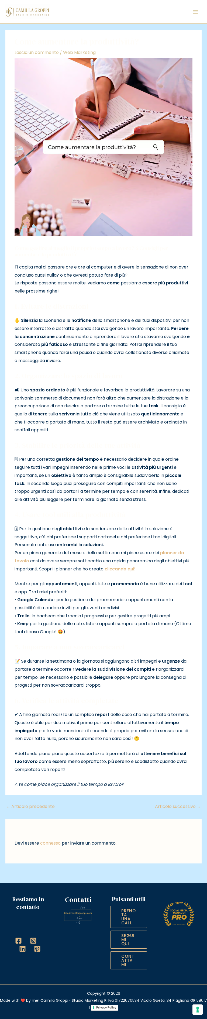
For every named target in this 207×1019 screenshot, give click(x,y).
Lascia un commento (37, 52)
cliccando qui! (120, 569)
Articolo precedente (30, 806)
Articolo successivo (178, 806)
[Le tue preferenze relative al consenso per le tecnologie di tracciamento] (197, 1009)
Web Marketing (79, 52)
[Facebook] (18, 940)
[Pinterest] (37, 948)
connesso (50, 843)
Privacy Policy (106, 1007)
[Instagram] (33, 940)
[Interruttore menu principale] (195, 12)
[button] (128, 917)
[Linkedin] (22, 948)
